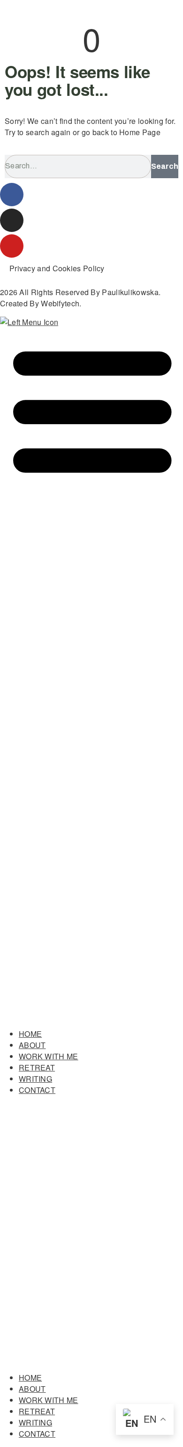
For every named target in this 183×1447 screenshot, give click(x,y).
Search (164, 166)
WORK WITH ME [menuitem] (48, 1056)
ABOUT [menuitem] (32, 1045)
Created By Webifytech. (41, 303)
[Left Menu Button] (91, 1015)
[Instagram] (11, 220)
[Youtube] (11, 246)
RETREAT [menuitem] (37, 1067)
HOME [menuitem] (30, 1033)
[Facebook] (11, 194)
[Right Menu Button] (91, 1358)
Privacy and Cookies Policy (57, 268)
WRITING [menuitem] (35, 1078)
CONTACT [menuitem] (37, 1090)
